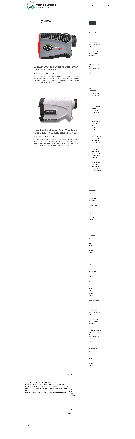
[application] (88, 5)
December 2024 (93, 198)
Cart (90, 243)
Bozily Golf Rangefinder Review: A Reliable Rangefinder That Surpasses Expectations (46, 392)
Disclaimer (70, 411)
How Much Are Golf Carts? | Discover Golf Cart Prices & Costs (96, 121)
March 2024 (91, 217)
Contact (69, 413)
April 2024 (91, 215)
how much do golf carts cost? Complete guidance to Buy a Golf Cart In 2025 (96, 138)
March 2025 (91, 195)
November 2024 (93, 200)
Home (74, 6)
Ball (89, 238)
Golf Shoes (91, 250)
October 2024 (92, 203)
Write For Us (71, 407)
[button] (109, 6)
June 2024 (91, 210)
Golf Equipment (50, 73)
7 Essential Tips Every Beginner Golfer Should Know (94, 38)
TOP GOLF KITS (46, 4)
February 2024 (92, 219)
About (79, 6)
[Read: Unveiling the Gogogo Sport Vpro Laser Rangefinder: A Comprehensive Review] (57, 109)
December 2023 (93, 222)
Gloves (90, 245)
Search (90, 17)
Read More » (37, 85)
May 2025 (91, 193)
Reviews (85, 6)
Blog (45, 73)
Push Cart (91, 252)
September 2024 (93, 205)
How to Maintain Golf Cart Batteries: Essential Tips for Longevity (95, 53)
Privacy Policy (71, 409)
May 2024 (91, 212)
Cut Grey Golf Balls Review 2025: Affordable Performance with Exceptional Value (44, 384)
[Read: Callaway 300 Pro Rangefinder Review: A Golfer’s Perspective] (57, 46)
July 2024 (91, 207)
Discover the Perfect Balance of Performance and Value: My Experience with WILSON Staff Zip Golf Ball (95, 62)
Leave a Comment (38, 73)
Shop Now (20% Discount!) (98, 6)
